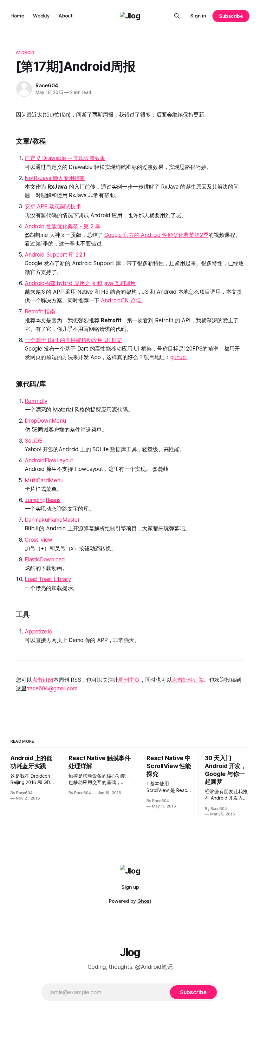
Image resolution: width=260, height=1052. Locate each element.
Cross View (38, 540)
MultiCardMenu (44, 480)
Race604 (47, 85)
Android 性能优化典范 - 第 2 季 (63, 226)
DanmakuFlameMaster (52, 520)
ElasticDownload (45, 559)
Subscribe (231, 16)
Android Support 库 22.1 (55, 254)
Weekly (41, 16)
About (66, 16)
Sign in (198, 16)
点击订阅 (42, 680)
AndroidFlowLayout (49, 460)
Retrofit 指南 (40, 311)
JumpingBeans (43, 500)
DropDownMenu (45, 421)
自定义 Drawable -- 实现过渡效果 (65, 158)
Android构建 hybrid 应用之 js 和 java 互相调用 (80, 283)
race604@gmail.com (52, 688)
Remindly (36, 401)
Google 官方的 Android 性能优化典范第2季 (156, 235)
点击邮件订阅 (188, 680)
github (178, 357)
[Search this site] (177, 16)
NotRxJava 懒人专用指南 (55, 178)
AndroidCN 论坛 (121, 300)
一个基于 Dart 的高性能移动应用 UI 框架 (73, 340)
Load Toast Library (48, 579)
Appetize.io (38, 631)
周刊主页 (129, 680)
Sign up (130, 887)
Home (17, 16)
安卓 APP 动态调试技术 (53, 206)
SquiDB (33, 441)
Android (25, 52)
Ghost (144, 901)
